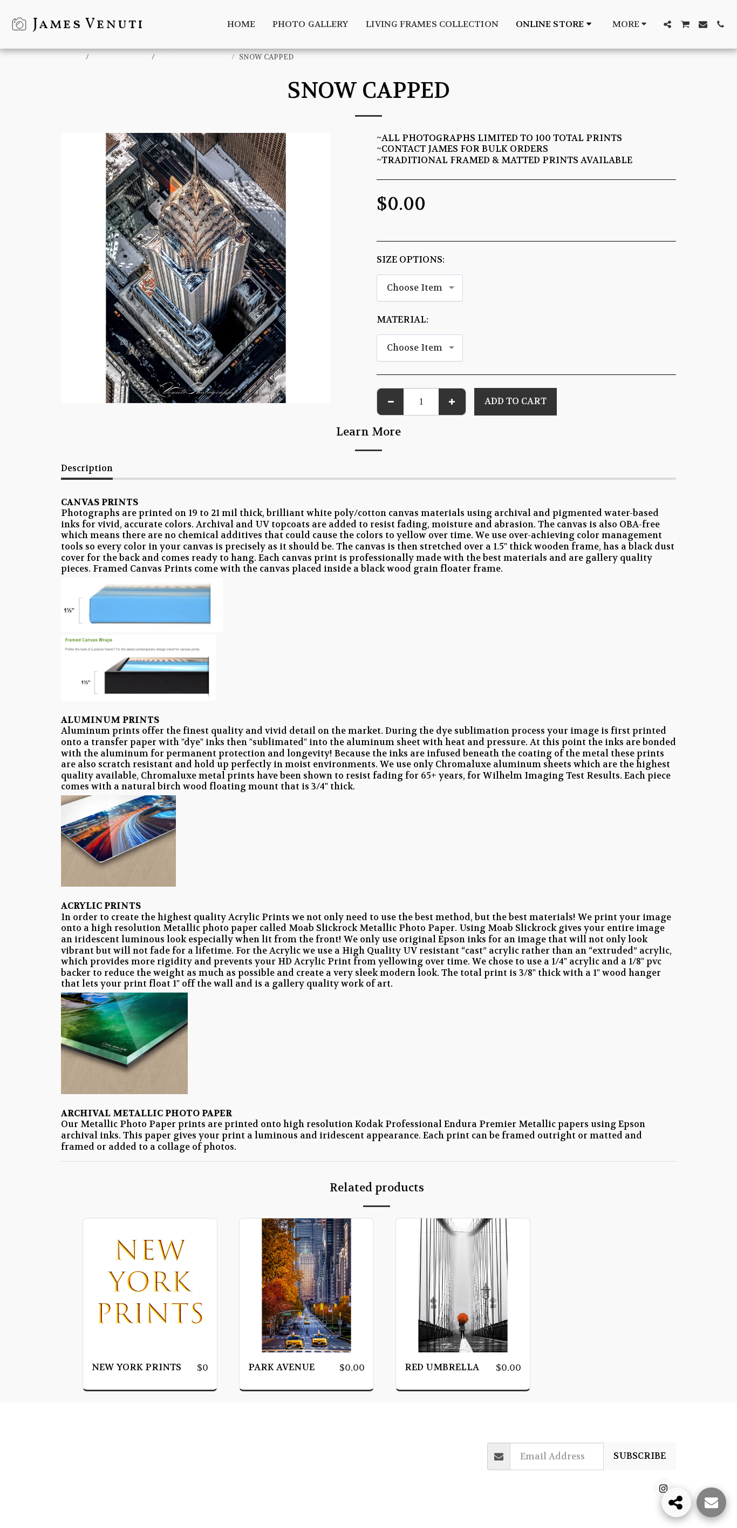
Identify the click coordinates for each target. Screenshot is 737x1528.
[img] (150, 1285)
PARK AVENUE (281, 1367)
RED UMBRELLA (442, 1367)
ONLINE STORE (121, 57)
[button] (667, 24)
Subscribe (639, 1456)
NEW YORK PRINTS (194, 57)
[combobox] (420, 287)
